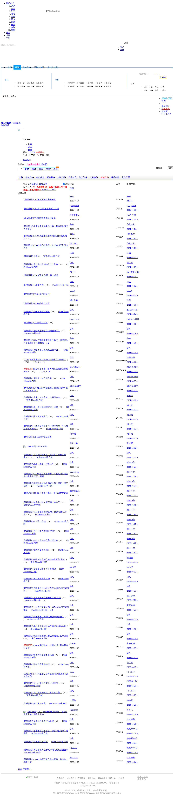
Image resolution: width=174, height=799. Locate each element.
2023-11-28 (132, 467)
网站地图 (101, 778)
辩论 (48, 169)
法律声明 (122, 778)
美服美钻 (30, 177)
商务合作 (91, 778)
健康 (13, 25)
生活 (157, 87)
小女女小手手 (133, 319)
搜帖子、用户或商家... (8, 45)
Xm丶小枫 (131, 215)
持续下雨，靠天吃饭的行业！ (46, 350)
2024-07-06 (132, 305)
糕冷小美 (131, 462)
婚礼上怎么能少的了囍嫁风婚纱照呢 (49, 626)
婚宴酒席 (83, 177)
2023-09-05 (132, 572)
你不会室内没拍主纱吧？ (44, 531)
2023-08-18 (132, 581)
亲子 (13, 17)
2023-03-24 (132, 733)
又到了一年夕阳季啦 (42, 378)
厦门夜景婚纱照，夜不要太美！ (47, 692)
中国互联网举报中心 (142, 777)
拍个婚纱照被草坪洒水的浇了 (46, 502)
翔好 (72, 224)
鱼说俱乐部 (75, 367)
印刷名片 (131, 224)
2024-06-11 (132, 324)
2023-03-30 (132, 676)
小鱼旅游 (107, 83)
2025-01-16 (132, 210)
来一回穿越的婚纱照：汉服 (45, 407)
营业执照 (117, 793)
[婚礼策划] (28, 226)
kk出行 (73, 567)
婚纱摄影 (40, 177)
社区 (8, 33)
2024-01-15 (132, 438)
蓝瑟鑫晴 (131, 605)
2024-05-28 (132, 333)
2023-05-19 (132, 648)
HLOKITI (131, 672)
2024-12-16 (132, 219)
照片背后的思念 (40, 416)
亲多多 (73, 643)
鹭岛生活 (21, 83)
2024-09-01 (132, 295)
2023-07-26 (132, 600)
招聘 (145, 90)
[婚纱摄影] (28, 264)
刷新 (20, 769)
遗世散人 (74, 243)
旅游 (13, 22)
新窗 (67, 184)
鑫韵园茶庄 (75, 491)
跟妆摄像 (51, 177)
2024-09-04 (132, 277)
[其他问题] (28, 199)
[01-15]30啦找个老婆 (42, 437)
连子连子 (131, 357)
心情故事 (30, 86)
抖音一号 (131, 757)
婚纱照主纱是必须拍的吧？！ (46, 331)
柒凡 (72, 262)
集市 (151, 90)
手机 (8, 38)
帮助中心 (112, 778)
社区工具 (166, 114)
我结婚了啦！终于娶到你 (44, 569)
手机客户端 (39, 67)
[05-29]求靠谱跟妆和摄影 (44, 218)
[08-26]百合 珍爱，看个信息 (45, 275)
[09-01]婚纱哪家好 (41, 294)
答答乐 (130, 700)
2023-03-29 (132, 695)
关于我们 (60, 778)
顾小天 (130, 405)
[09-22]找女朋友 (40, 322)
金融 (13, 27)
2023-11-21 (132, 505)
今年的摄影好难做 (41, 312)
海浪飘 (130, 558)
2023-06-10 (132, 629)
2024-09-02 (132, 286)
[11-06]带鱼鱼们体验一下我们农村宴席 (50, 493)
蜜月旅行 (94, 177)
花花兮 (32, 152)
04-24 (130, 201)
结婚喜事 (17, 123)
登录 (122, 47)
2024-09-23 (132, 267)
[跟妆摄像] (28, 209)
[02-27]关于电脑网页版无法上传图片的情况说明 (44, 359)
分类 (8, 35)
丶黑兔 (73, 700)
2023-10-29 (132, 562)
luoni (72, 196)
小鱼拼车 (98, 86)
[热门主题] (19, 228)
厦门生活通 (53, 67)
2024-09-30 (132, 258)
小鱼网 (79, 790)
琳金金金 (74, 757)
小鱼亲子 (98, 83)
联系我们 (81, 778)
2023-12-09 (132, 448)
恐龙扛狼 (74, 443)
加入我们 (70, 778)
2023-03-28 (132, 705)
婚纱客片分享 (39, 703)
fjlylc (129, 282)
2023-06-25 (132, 619)
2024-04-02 (132, 391)
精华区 (165, 111)
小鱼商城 (107, 86)
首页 (10, 67)
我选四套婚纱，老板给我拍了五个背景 (50, 636)
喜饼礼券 (72, 177)
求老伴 (36, 256)
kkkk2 (72, 291)
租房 (151, 87)
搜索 (126, 43)
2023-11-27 (132, 495)
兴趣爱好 (39, 86)
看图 (55, 168)
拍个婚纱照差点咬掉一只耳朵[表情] (49, 559)
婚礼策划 (62, 177)
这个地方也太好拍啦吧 (43, 721)
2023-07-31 (132, 591)
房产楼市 (71, 83)
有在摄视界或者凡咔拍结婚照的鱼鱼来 (50, 750)
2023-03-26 (132, 724)
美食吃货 (71, 86)
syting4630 (74, 206)
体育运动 (80, 86)
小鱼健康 (89, 86)
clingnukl (73, 748)
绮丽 (72, 253)
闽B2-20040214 (106, 793)
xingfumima (74, 319)
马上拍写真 (38, 285)
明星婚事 (115, 177)
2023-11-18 (132, 515)
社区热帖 (166, 109)
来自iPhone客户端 (51, 256)
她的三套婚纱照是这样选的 (45, 540)
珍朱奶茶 (131, 719)
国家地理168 (132, 367)
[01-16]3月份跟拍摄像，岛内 (46, 209)
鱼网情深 (21, 86)
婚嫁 (13, 30)
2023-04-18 (132, 667)
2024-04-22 (132, 362)
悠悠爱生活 (132, 729)
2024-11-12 (132, 229)
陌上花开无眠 (133, 272)
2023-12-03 (132, 457)
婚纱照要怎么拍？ (41, 550)
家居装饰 (80, 83)
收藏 (30, 144)
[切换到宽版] (167, 98)
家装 (13, 8)
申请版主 (40, 152)
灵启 (72, 188)
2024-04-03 (132, 372)
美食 (13, 14)
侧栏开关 (5, 125)
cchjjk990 (131, 596)
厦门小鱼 (10, 3)
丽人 (13, 19)
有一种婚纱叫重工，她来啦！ (46, 683)
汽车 (13, 11)
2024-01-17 (132, 410)
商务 (162, 87)
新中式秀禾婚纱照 (41, 664)
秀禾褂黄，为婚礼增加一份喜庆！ (48, 617)
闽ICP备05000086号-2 (89, 793)
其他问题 (126, 177)
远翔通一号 (132, 681)
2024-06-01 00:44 (49, 190)
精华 (34, 169)
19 (44, 362)
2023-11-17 (132, 524)
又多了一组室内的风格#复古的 (47, 598)
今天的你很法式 (40, 742)
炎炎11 (130, 396)
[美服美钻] (28, 674)
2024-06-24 (132, 314)
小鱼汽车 (89, 83)
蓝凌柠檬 (131, 643)
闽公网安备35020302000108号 (66, 793)
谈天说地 (30, 83)
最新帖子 (166, 106)
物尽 (145, 87)
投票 (41, 169)
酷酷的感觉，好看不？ (43, 464)
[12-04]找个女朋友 (41, 303)
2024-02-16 (132, 400)
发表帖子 (27, 160)
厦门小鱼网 (35, 13)
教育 (157, 90)
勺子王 (73, 272)
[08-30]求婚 (42, 446)
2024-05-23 (132, 352)
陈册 (129, 300)
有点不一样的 (39, 521)
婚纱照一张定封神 (41, 578)
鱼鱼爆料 (39, 83)
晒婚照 (44, 164)
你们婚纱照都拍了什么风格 (45, 264)
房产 (13, 6)
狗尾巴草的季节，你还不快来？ (47, 397)
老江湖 (130, 262)
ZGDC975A (132, 310)
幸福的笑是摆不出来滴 (43, 655)
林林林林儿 (75, 215)
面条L (72, 234)
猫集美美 (74, 710)
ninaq (72, 672)
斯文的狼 (74, 300)
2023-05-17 (132, 658)
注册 (122, 50)
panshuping (74, 472)
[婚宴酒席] (28, 388)
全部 (26, 169)
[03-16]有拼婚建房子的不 (44, 199)
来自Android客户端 (58, 703)
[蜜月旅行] (28, 322)
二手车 (163, 90)
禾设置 (130, 443)
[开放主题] (19, 200)
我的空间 (27, 67)
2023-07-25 (132, 610)
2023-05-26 (132, 638)
